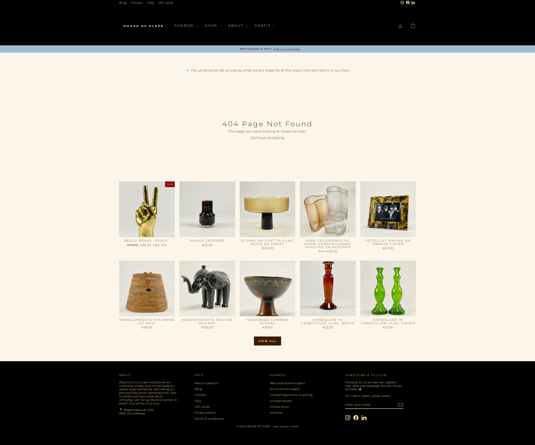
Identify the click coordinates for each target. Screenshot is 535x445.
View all (267, 341)
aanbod (185, 26)
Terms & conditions (209, 419)
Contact (137, 3)
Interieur (276, 412)
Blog (123, 3)
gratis (263, 26)
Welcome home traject (287, 383)
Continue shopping (267, 138)
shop (212, 26)
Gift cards (165, 3)
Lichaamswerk (281, 401)
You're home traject (285, 389)
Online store (279, 407)
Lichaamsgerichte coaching (291, 395)
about (236, 26)
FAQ (150, 3)
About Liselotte (206, 383)
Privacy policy (205, 412)
